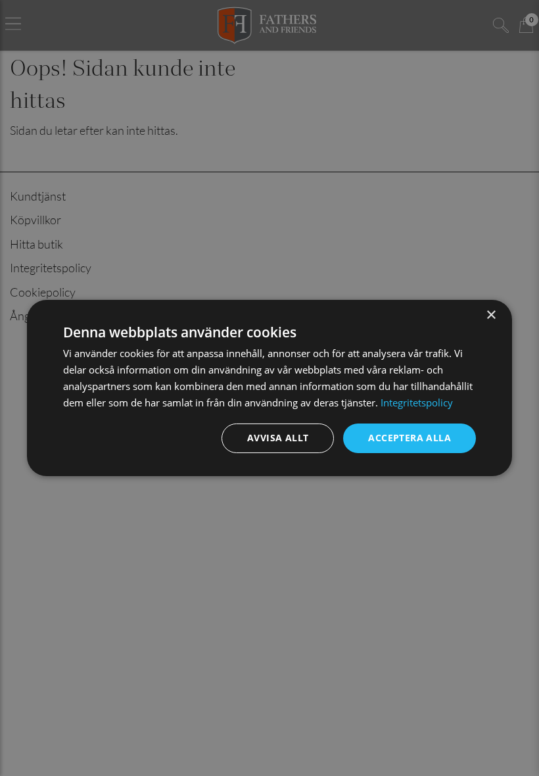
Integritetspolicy (417, 402)
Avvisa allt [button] (277, 437)
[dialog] (269, 388)
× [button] (491, 315)
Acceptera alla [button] (409, 437)
